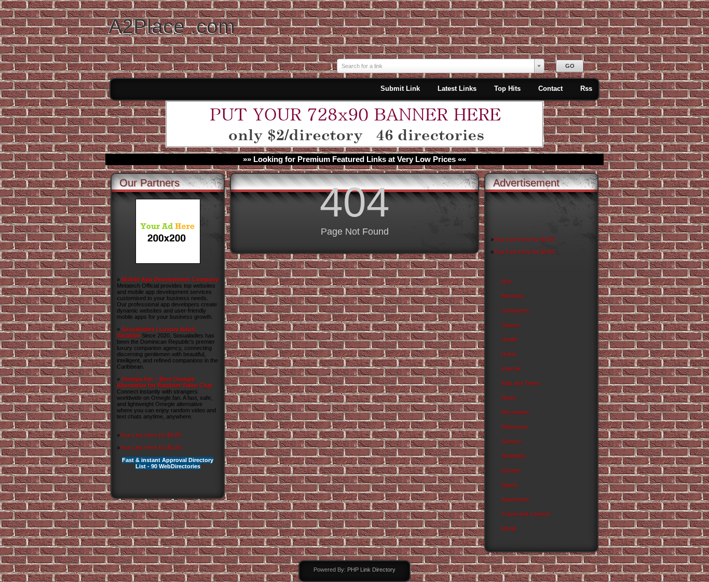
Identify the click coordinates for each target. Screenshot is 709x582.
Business (513, 296)
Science (511, 441)
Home (508, 354)
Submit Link (400, 88)
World (508, 528)
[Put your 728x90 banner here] (354, 145)
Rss (586, 88)
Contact (550, 88)
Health (509, 339)
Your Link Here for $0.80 (150, 435)
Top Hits (507, 88)
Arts (506, 281)
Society (510, 470)
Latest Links (457, 88)
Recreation (515, 412)
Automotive (515, 499)
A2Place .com (171, 26)
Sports (509, 485)
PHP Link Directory (371, 569)
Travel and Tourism (525, 514)
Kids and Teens (520, 383)
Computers (515, 310)
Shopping (513, 456)
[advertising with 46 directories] (167, 262)
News (508, 398)
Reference (514, 427)
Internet (511, 369)
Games (510, 325)
